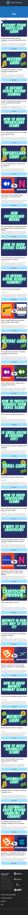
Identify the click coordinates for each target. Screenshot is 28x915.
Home (2, 19)
